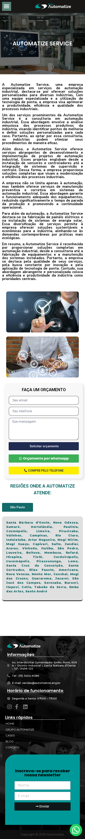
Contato (12, 747)
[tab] (17, 507)
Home (10, 723)
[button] (6, 6)
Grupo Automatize (20, 729)
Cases (10, 735)
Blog (10, 741)
